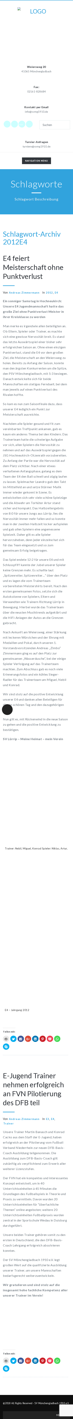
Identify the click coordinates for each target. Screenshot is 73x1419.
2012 (11, 241)
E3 (47, 1119)
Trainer (8, 1123)
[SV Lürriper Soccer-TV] (29, 124)
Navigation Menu (36, 161)
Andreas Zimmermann (24, 292)
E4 (23, 241)
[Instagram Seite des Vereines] (14, 124)
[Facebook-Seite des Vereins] (7, 124)
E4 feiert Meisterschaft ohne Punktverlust (33, 267)
